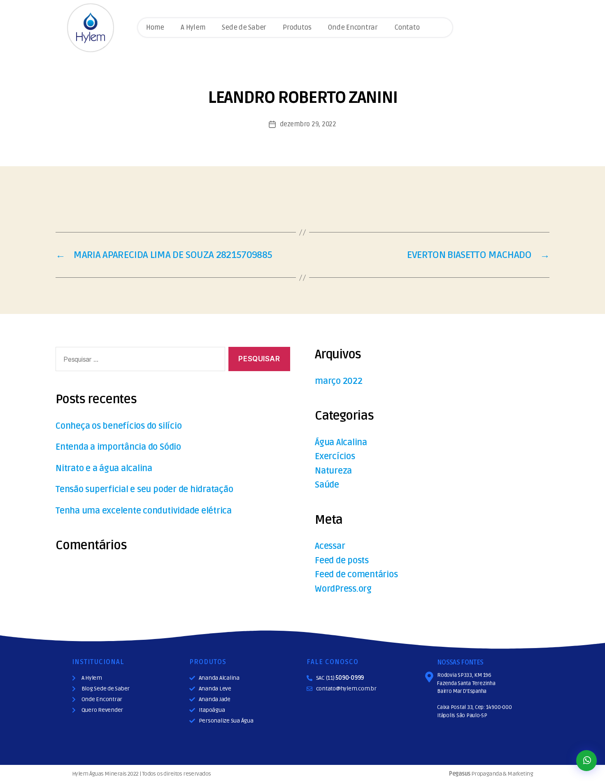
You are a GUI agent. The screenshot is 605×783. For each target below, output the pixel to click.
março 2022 (339, 381)
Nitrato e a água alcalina (104, 468)
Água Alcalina (341, 442)
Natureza (333, 471)
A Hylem (193, 27)
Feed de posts (342, 560)
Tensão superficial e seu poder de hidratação (144, 489)
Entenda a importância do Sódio (118, 447)
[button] (586, 760)
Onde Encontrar (353, 27)
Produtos (297, 27)
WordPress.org (343, 589)
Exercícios (335, 456)
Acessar (330, 546)
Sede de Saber (244, 27)
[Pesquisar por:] (138, 360)
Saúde (327, 485)
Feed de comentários (356, 574)
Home (155, 27)
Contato (406, 27)
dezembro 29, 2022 (308, 124)
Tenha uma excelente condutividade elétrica (144, 511)
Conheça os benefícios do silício (119, 426)
